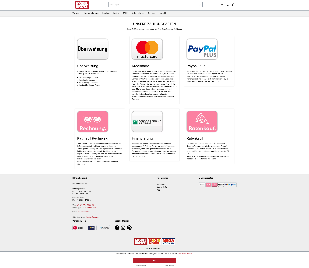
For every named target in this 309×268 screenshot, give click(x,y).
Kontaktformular (92, 217)
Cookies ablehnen (141, 265)
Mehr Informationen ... (185, 253)
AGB (158, 190)
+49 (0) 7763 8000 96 (85, 205)
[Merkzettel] (228, 4)
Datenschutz (162, 187)
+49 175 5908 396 (88, 208)
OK (154, 260)
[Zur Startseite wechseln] (82, 5)
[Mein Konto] (222, 4)
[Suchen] (200, 4)
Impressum (161, 184)
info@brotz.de (84, 211)
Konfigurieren (169, 265)
